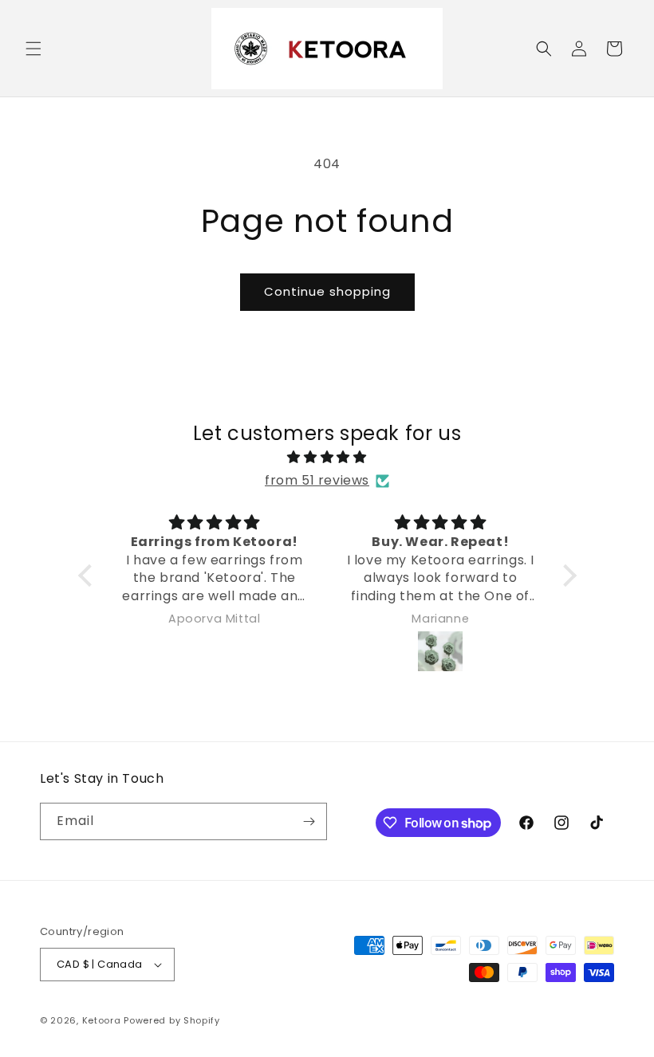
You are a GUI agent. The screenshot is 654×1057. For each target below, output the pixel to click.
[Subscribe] (308, 821)
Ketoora (101, 1020)
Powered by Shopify (172, 1020)
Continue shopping (327, 291)
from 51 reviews (317, 480)
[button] (33, 48)
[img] (327, 458)
